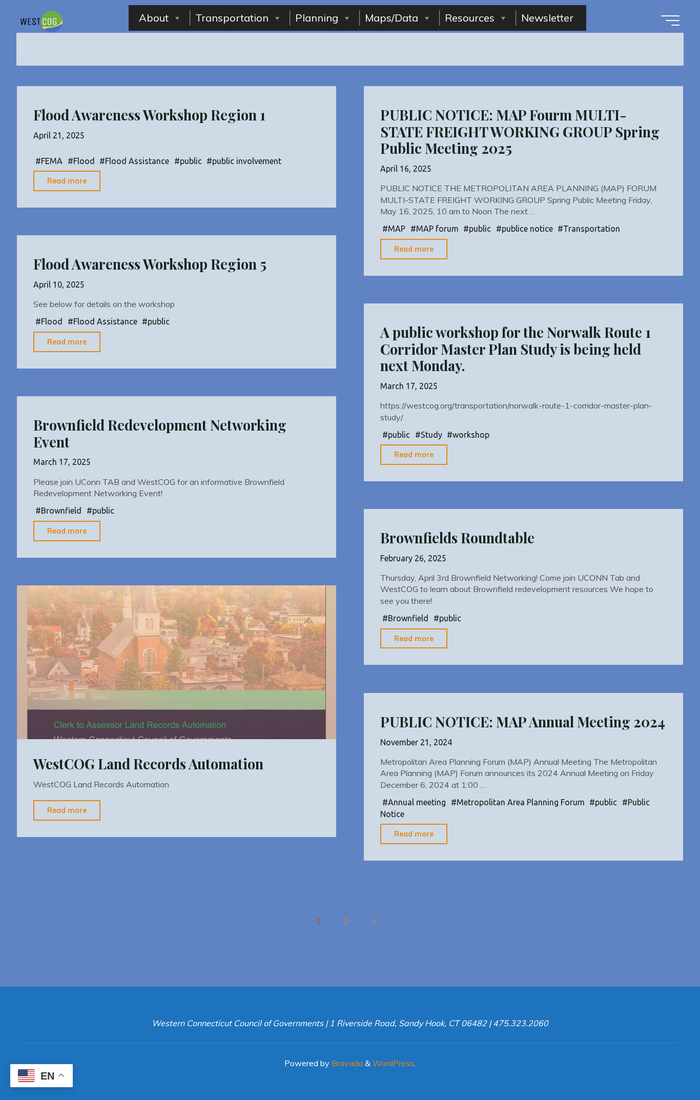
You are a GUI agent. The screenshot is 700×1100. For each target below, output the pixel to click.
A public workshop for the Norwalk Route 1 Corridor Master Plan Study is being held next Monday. (515, 349)
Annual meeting (417, 802)
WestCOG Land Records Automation (148, 764)
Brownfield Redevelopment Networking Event (159, 433)
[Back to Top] (660, 1060)
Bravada (346, 1063)
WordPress (393, 1063)
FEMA (52, 161)
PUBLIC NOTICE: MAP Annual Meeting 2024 (522, 721)
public (191, 161)
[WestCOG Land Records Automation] (176, 662)
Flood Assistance (137, 161)
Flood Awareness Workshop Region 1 (149, 115)
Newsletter (547, 17)
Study (431, 434)
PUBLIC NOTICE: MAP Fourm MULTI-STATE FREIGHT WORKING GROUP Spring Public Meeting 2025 (520, 131)
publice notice (527, 228)
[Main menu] (670, 20)
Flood (84, 161)
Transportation (232, 17)
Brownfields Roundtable (457, 537)
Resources (470, 17)
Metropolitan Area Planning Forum (521, 802)
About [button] (154, 17)
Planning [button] (316, 17)
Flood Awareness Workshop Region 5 (149, 264)
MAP (396, 228)
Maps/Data (391, 17)
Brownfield (61, 511)
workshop (470, 434)
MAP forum (437, 228)
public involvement (246, 161)
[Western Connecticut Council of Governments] (41, 20)
